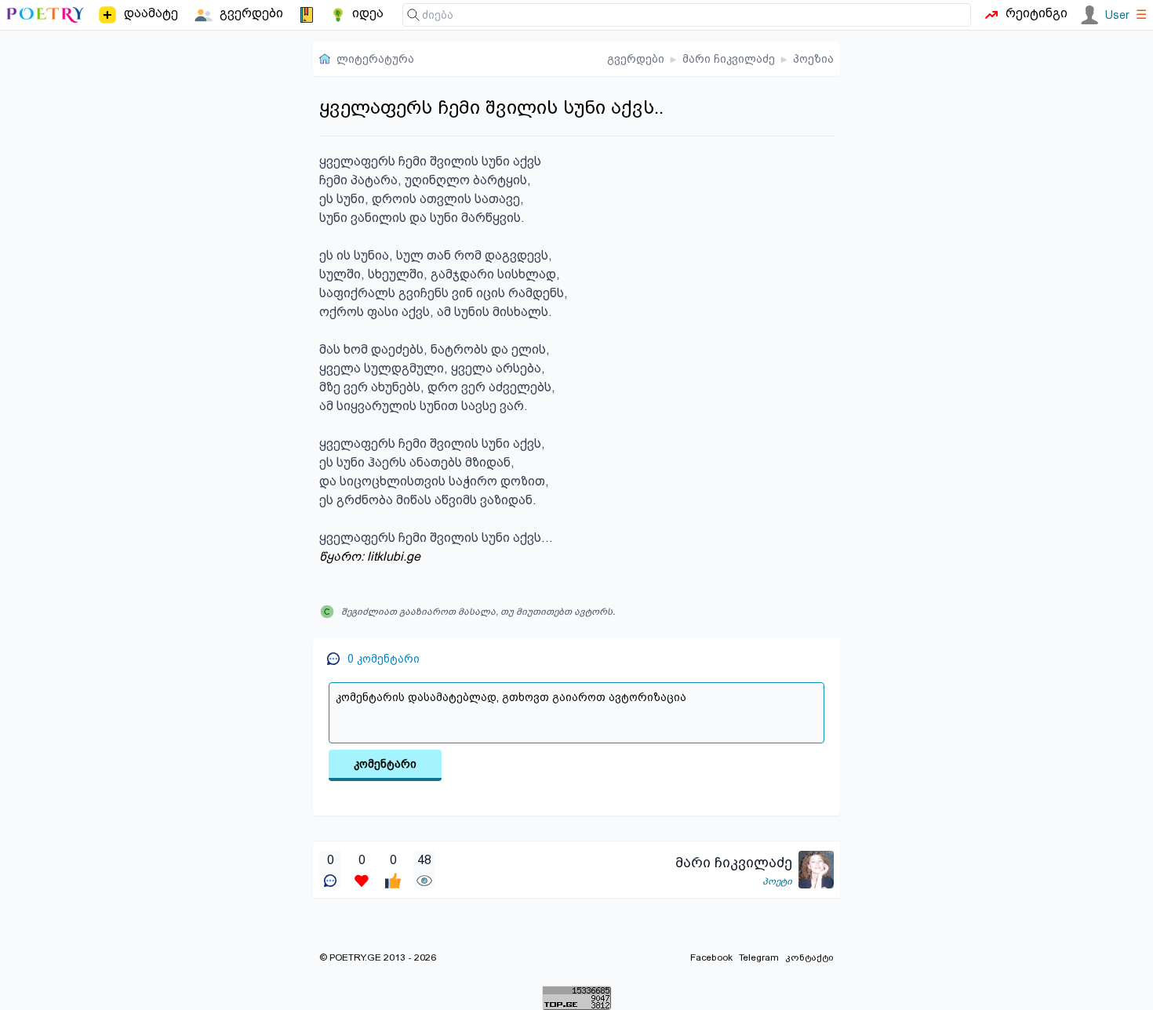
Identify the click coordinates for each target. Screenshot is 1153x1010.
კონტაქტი (809, 957)
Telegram (759, 957)
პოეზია (813, 59)
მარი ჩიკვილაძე (728, 59)
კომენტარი (385, 764)
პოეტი (777, 881)
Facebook (711, 957)
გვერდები (635, 59)
